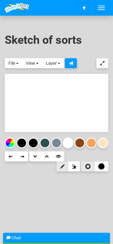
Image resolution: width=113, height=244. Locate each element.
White (68, 143)
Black (33, 143)
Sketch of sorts (43, 40)
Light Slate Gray (56, 143)
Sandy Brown (91, 143)
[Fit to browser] (102, 63)
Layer (52, 63)
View (31, 63)
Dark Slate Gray (45, 143)
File (12, 63)
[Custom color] (10, 143)
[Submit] (71, 63)
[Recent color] (21, 143)
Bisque (103, 143)
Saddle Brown (79, 143)
